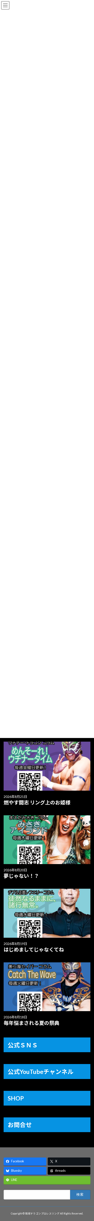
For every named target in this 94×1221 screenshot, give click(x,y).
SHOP (16, 1098)
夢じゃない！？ (21, 876)
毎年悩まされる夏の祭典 (31, 1023)
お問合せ (20, 1124)
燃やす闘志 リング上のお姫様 (37, 802)
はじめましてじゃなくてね (34, 949)
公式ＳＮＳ (23, 1045)
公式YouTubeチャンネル (41, 1071)
